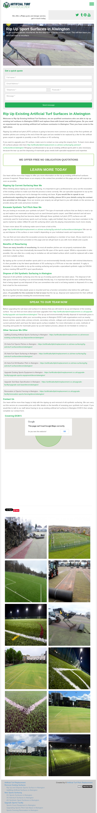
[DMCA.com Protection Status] (84, 786)
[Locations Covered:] (4, 4)
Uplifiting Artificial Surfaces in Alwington (21, 790)
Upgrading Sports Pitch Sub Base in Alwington (24, 808)
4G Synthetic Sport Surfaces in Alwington (22, 800)
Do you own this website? (37, 431)
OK (64, 431)
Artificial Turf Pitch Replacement (79, 782)
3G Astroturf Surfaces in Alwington (20, 798)
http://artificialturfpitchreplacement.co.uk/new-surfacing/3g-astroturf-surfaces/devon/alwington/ (45, 229)
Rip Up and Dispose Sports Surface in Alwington (25, 788)
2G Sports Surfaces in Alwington (19, 795)
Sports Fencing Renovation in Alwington (22, 810)
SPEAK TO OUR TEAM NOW (48, 302)
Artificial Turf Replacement (15, 782)
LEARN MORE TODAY (48, 170)
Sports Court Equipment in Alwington (21, 805)
